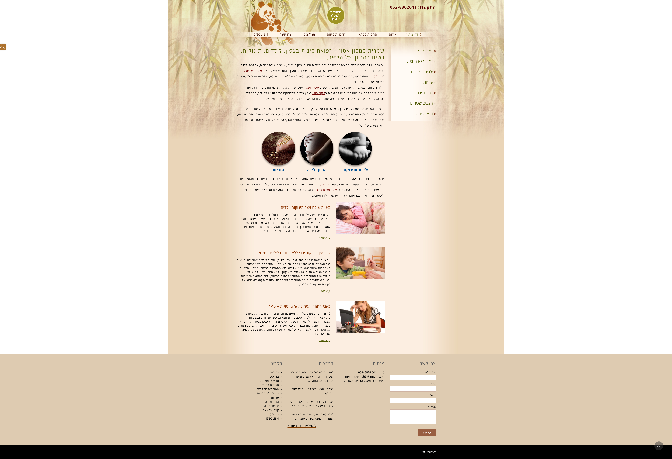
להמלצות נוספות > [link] (302, 425)
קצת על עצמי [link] (270, 410)
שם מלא (430, 372)
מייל (433, 395)
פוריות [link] (428, 82)
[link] (3, 47)
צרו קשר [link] (273, 376)
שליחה (426, 433)
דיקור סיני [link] (376, 76)
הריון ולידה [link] (424, 92)
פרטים (432, 407)
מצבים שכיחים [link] (421, 103)
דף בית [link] (274, 372)
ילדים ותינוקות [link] (422, 71)
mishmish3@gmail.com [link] (368, 376)
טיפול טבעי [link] (311, 87)
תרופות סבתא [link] (270, 385)
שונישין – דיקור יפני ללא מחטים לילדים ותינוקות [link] (292, 252)
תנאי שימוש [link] (424, 113)
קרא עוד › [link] (324, 237)
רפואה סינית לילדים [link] (326, 190)
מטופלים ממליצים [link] (267, 389)
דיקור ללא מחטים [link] (419, 61)
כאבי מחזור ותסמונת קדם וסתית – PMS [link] (299, 306)
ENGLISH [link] (272, 418)
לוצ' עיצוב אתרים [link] (428, 452)
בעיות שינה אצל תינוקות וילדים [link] (305, 207)
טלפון (432, 383)
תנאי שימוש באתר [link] (267, 381)
